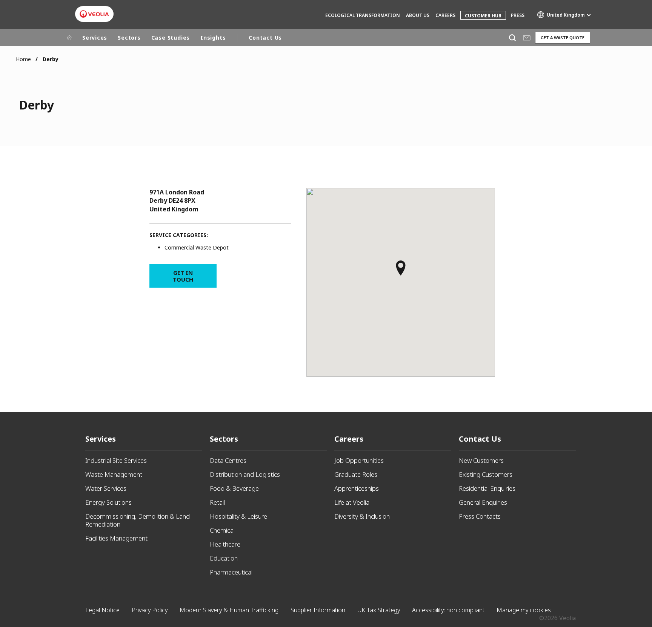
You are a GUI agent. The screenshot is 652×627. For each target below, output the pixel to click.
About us (417, 15)
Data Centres (228, 460)
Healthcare (225, 544)
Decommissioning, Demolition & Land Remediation (137, 520)
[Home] (69, 37)
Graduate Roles (355, 474)
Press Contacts (480, 516)
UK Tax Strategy (378, 610)
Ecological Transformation (362, 15)
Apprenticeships (356, 488)
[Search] (512, 37)
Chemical (222, 530)
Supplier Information (318, 610)
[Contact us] (526, 37)
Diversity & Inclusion (362, 516)
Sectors (129, 37)
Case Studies (170, 37)
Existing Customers (485, 474)
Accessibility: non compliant (448, 610)
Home (23, 59)
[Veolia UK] (94, 14)
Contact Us (265, 37)
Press (517, 15)
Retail (217, 502)
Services (94, 37)
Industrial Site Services (116, 460)
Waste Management (113, 474)
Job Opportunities (359, 460)
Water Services (105, 488)
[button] (400, 271)
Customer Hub (483, 15)
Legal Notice (102, 610)
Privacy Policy (150, 610)
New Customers (481, 460)
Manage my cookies (524, 610)
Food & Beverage (234, 488)
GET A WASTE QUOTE (562, 37)
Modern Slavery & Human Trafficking (229, 610)
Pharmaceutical (231, 572)
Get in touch (183, 276)
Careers (445, 15)
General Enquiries (483, 502)
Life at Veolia (351, 502)
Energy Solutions (108, 502)
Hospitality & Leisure (238, 516)
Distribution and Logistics (245, 474)
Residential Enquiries (487, 488)
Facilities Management (116, 538)
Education (224, 558)
